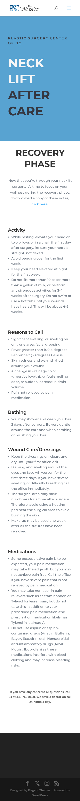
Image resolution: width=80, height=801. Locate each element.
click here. (40, 204)
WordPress (40, 795)
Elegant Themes (39, 790)
